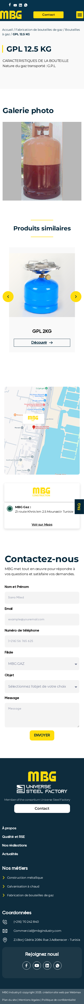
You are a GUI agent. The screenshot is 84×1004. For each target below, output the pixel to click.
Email (8, 609)
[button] (79, 14)
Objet (9, 675)
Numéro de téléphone (22, 630)
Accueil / (9, 30)
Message (12, 698)
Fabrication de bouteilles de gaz (39, 30)
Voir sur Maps (42, 524)
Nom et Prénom (17, 587)
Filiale (9, 652)
